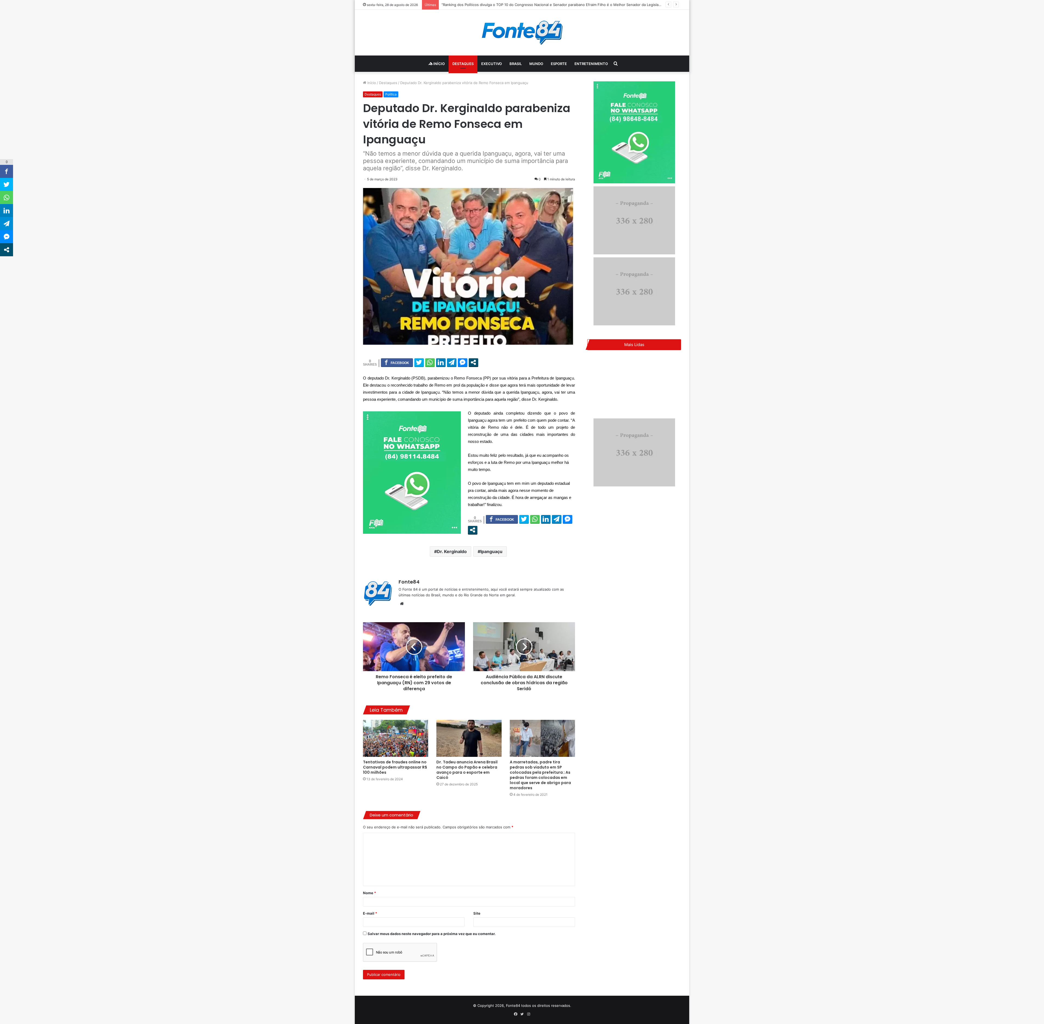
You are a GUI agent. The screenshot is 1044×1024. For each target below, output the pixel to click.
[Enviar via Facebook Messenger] (462, 362)
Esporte (559, 63)
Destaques (463, 63)
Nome (369, 893)
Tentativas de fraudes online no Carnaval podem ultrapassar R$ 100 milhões (395, 767)
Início (439, 63)
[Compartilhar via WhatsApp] (430, 362)
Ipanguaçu (491, 551)
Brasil (515, 63)
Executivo (491, 63)
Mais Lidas (634, 344)
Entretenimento (591, 63)
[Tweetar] (419, 362)
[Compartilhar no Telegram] (451, 362)
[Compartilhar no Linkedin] (441, 362)
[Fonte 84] (522, 33)
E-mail (370, 913)
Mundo (536, 63)
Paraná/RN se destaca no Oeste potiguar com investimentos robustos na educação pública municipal (527, 4)
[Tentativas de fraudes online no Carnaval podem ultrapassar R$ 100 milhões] (395, 738)
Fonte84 (409, 581)
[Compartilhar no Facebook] (397, 362)
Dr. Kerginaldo (452, 551)
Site (476, 913)
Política (391, 94)
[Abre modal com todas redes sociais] (473, 362)
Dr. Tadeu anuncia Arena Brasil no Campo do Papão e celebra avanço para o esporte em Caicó (467, 769)
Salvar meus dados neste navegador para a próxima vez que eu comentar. (432, 934)
